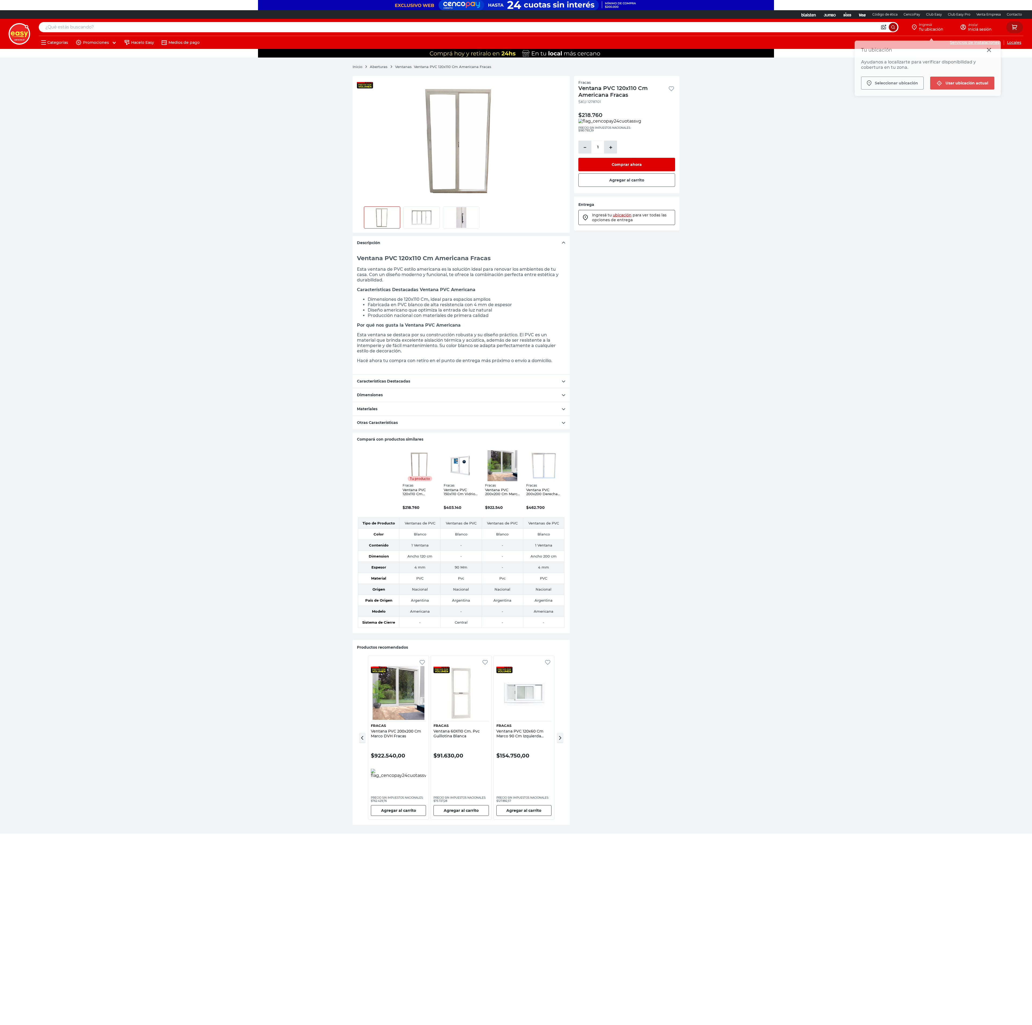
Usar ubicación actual (966, 83)
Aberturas (379, 67)
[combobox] (468, 27)
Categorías (57, 42)
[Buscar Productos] (893, 27)
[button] (362, 737)
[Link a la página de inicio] (360, 66)
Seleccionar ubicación (896, 83)
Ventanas (403, 67)
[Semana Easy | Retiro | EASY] (516, 53)
